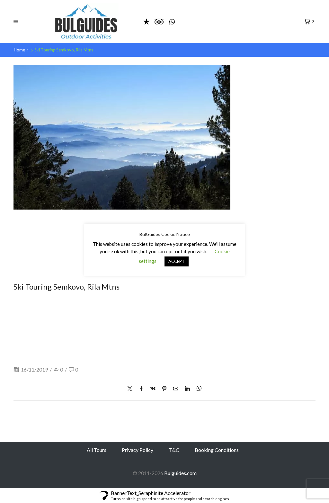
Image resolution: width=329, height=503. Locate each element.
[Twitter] (131, 389)
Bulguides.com (180, 473)
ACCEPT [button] (176, 261)
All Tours (96, 450)
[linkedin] (187, 389)
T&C (174, 450)
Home (19, 49)
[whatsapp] (197, 389)
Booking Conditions (217, 450)
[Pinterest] (164, 389)
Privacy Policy (137, 450)
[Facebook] (141, 389)
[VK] (153, 389)
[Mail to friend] (176, 389)
